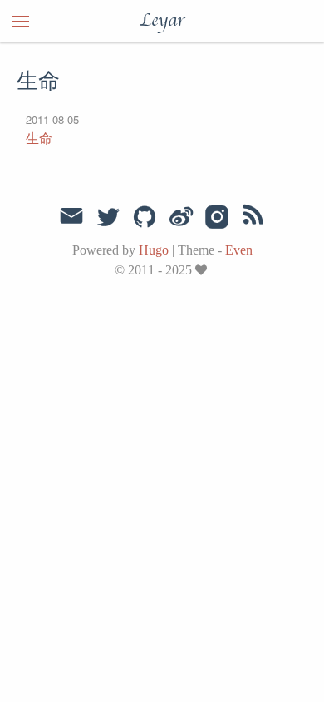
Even (239, 250)
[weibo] (181, 217)
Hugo (154, 250)
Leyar (162, 21)
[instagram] (217, 217)
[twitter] (108, 217)
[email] (71, 216)
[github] (144, 217)
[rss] (253, 217)
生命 (39, 137)
